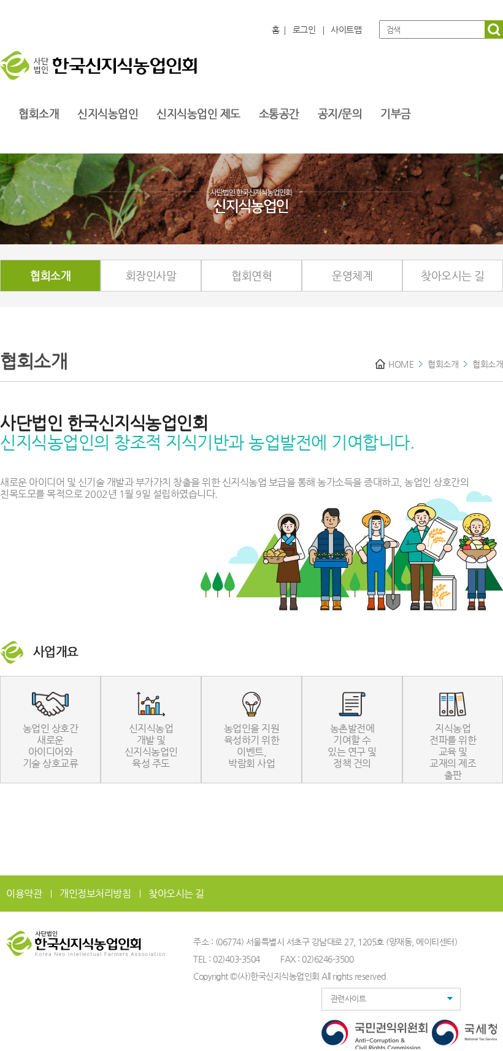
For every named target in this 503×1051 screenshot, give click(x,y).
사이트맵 (346, 29)
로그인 (304, 29)
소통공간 (279, 113)
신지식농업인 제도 (198, 113)
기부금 (395, 113)
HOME (400, 364)
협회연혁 (251, 275)
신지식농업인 (107, 113)
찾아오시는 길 (453, 275)
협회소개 (38, 113)
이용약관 (24, 893)
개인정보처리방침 (95, 893)
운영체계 (352, 275)
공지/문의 (340, 113)
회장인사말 (151, 275)
